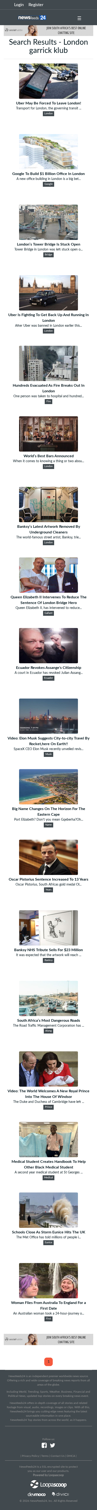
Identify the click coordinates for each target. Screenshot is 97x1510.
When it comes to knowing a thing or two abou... (48, 461)
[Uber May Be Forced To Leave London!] (48, 97)
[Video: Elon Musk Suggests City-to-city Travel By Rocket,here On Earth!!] (48, 733)
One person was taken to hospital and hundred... (48, 396)
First (48, 1319)
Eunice (48, 1242)
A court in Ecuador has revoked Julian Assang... (49, 673)
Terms (44, 1455)
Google (48, 184)
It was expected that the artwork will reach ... (48, 955)
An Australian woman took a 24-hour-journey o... (48, 1313)
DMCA (71, 1455)
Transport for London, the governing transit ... (48, 108)
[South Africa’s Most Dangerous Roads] (48, 1015)
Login (19, 5)
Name (48, 825)
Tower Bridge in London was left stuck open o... (48, 249)
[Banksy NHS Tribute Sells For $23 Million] (48, 944)
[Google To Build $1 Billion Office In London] (48, 168)
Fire (48, 401)
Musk (48, 754)
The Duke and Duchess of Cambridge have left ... (48, 1102)
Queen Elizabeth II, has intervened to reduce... (49, 608)
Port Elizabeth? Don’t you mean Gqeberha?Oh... (48, 819)
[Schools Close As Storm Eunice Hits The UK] (48, 1226)
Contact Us (58, 1455)
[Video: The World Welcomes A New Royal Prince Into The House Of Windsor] (48, 1085)
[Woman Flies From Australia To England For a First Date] (48, 1297)
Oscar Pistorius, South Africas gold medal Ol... (48, 884)
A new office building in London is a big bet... (48, 179)
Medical (48, 1177)
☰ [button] (79, 18)
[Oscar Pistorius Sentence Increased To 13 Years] (48, 874)
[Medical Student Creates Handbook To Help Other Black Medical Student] (48, 1156)
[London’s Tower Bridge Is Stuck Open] (48, 239)
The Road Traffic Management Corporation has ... (48, 1025)
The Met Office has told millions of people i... (48, 1237)
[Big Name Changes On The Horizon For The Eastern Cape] (48, 803)
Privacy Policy (30, 1455)
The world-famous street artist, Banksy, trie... (48, 537)
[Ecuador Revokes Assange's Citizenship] (48, 662)
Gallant (48, 613)
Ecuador (48, 678)
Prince (48, 1107)
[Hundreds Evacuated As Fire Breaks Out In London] (48, 380)
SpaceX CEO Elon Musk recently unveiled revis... (48, 749)
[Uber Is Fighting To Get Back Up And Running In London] (48, 309)
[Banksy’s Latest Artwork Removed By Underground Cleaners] (48, 521)
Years (48, 890)
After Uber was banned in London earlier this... (48, 325)
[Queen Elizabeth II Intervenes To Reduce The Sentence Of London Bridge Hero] (48, 591)
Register (36, 5)
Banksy (48, 960)
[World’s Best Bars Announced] (48, 450)
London (48, 113)
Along (48, 1031)
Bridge (48, 255)
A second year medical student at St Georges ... (49, 1172)
